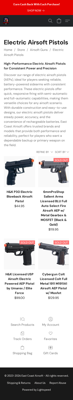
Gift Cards (50, 353)
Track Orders (22, 339)
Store (21, 50)
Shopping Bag (22, 353)
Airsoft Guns (39, 50)
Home (8, 50)
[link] (36, 10)
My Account (50, 325)
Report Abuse (57, 383)
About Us (40, 383)
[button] (6, 21)
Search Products (22, 325)
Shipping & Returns (19, 383)
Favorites (50, 339)
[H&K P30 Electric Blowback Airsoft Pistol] (19, 171)
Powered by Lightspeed (36, 389)
